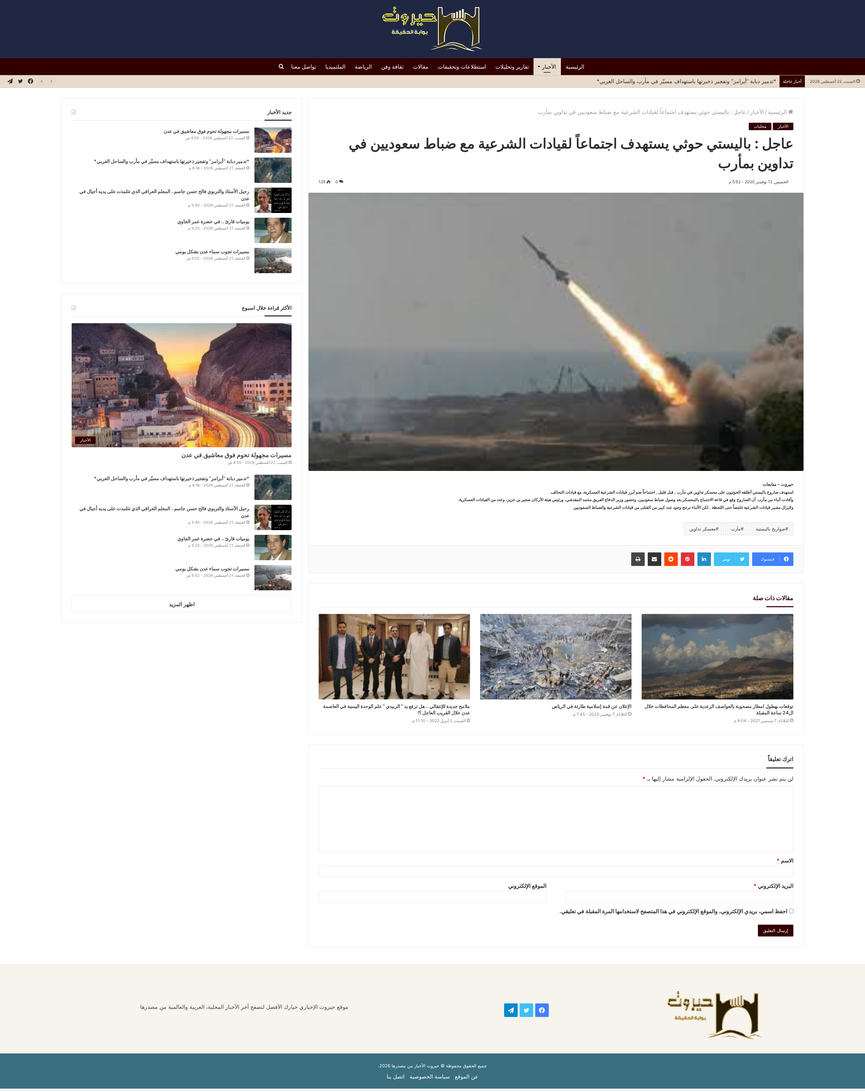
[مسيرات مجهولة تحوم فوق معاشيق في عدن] (273, 140)
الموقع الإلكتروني (527, 885)
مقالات (420, 66)
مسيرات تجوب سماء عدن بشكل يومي (212, 251)
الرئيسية (575, 66)
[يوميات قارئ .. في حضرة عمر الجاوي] (273, 230)
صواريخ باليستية (770, 528)
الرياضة (363, 66)
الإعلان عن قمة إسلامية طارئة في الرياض (591, 706)
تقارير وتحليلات (512, 66)
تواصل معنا (303, 66)
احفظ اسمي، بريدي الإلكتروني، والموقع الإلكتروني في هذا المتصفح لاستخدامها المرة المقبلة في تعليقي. (673, 911)
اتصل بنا (395, 1076)
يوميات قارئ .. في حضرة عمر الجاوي (213, 221)
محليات (760, 126)
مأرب (736, 528)
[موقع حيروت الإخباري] (432, 29)
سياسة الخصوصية (430, 1076)
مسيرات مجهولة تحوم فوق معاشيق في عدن (206, 131)
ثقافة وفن (392, 66)
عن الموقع (466, 1076)
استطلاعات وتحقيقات (462, 66)
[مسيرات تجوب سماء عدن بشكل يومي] (273, 260)
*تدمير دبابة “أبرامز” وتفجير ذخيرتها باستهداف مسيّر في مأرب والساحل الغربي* (171, 161)
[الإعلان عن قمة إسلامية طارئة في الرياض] (556, 656)
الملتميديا (335, 66)
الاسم (784, 860)
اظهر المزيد (182, 604)
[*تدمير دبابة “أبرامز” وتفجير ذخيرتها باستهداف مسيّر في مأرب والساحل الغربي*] (273, 170)
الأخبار (549, 66)
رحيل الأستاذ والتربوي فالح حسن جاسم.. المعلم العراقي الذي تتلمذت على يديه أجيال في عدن (670, 81)
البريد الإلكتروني (773, 885)
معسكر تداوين (702, 528)
